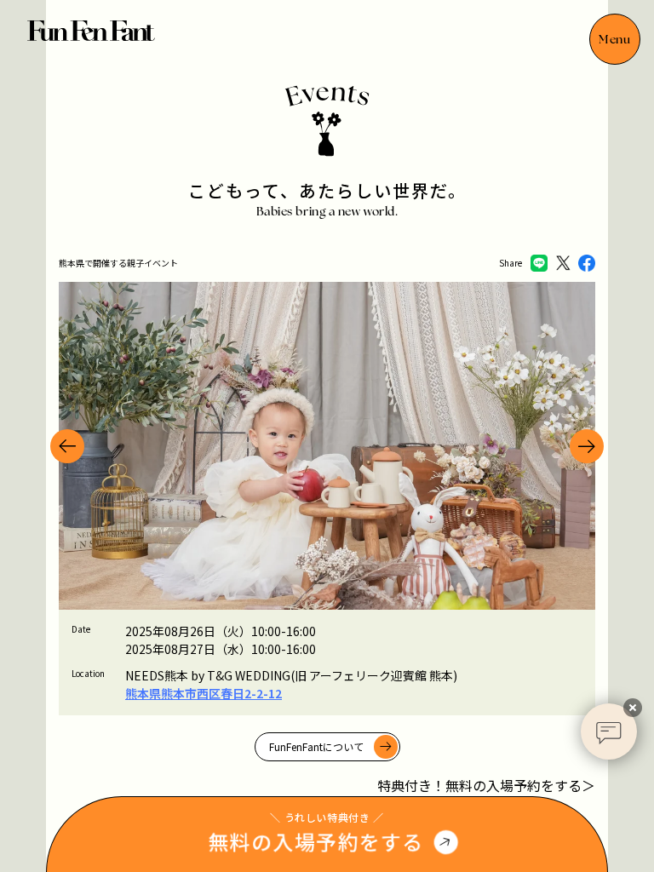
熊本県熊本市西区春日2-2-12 (203, 693)
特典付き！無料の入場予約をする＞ (486, 785)
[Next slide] (587, 446)
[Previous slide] (67, 446)
